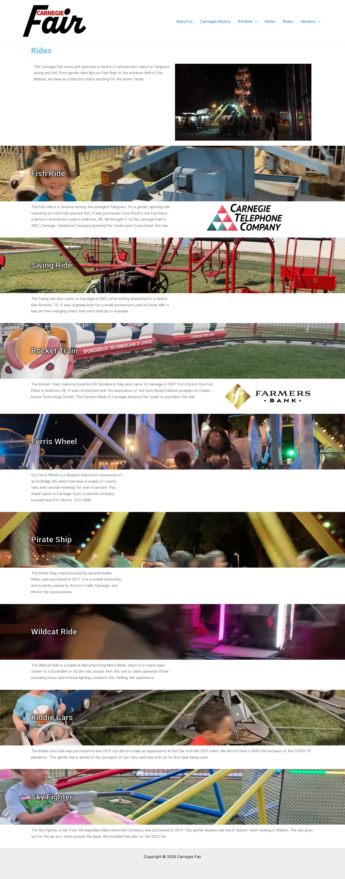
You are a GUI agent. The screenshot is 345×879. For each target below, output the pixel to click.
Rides (288, 21)
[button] (254, 21)
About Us (184, 21)
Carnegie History (215, 21)
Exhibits (245, 21)
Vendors (308, 21)
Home (270, 21)
